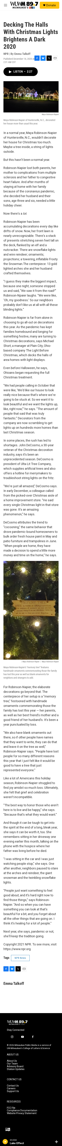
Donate (51, 5)
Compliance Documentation (22, 1110)
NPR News (20, 958)
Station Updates (15, 1069)
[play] (5, 1141)
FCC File (11, 1108)
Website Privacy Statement (22, 1113)
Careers (11, 1088)
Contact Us (13, 1085)
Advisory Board (15, 1066)
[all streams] (57, 1141)
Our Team (12, 1063)
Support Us (13, 1091)
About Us (12, 1061)
